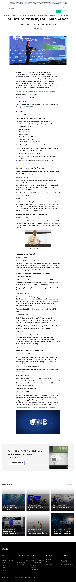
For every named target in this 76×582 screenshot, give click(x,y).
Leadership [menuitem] (5, 562)
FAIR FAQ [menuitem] (34, 565)
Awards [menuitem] (4, 565)
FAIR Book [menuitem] (49, 564)
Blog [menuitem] (47, 561)
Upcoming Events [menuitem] (66, 566)
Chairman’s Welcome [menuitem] (7, 560)
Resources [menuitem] (49, 555)
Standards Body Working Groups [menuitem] (21, 563)
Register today (16, 463)
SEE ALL (69, 484)
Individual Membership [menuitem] (64, 561)
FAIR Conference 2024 (9, 505)
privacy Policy (36, 577)
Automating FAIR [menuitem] (36, 562)
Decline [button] (65, 11)
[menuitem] (24, 577)
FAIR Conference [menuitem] (66, 558)
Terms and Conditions (23, 577)
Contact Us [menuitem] (5, 570)
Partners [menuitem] (4, 567)
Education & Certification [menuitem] (35, 568)
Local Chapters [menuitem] (65, 569)
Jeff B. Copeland (49, 24)
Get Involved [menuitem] (65, 555)
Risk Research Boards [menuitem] (23, 558)
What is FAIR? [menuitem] (35, 558)
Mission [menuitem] (4, 558)
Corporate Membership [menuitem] (67, 564)
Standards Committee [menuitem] (23, 560)
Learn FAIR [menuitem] (34, 555)
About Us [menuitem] (4, 555)
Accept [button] (58, 11)
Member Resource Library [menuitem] (51, 558)
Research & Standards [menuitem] (23, 555)
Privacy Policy (46, 4)
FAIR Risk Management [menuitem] (37, 560)
